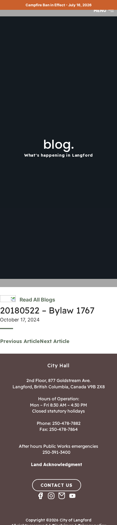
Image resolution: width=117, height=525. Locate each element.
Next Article (54, 341)
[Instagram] (53, 501)
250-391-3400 (56, 452)
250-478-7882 (66, 423)
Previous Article (20, 341)
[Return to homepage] (24, 15)
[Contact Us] (64, 501)
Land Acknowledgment (56, 464)
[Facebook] (42, 501)
